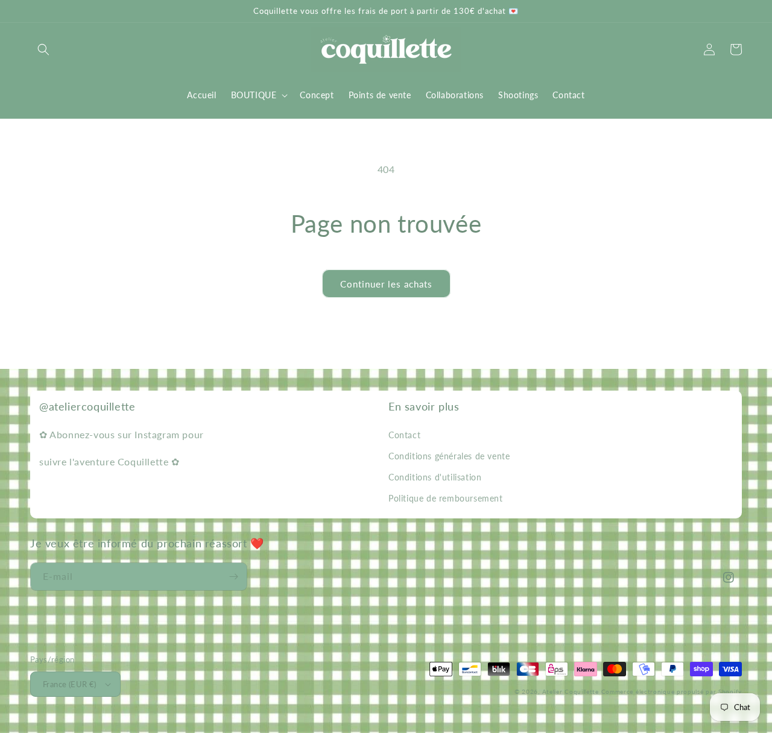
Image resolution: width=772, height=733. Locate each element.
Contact (404, 435)
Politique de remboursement (445, 498)
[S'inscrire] (233, 576)
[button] (43, 49)
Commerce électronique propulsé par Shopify (671, 691)
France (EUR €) (69, 684)
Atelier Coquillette (570, 691)
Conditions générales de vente (449, 456)
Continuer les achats (386, 283)
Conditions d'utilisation (434, 477)
